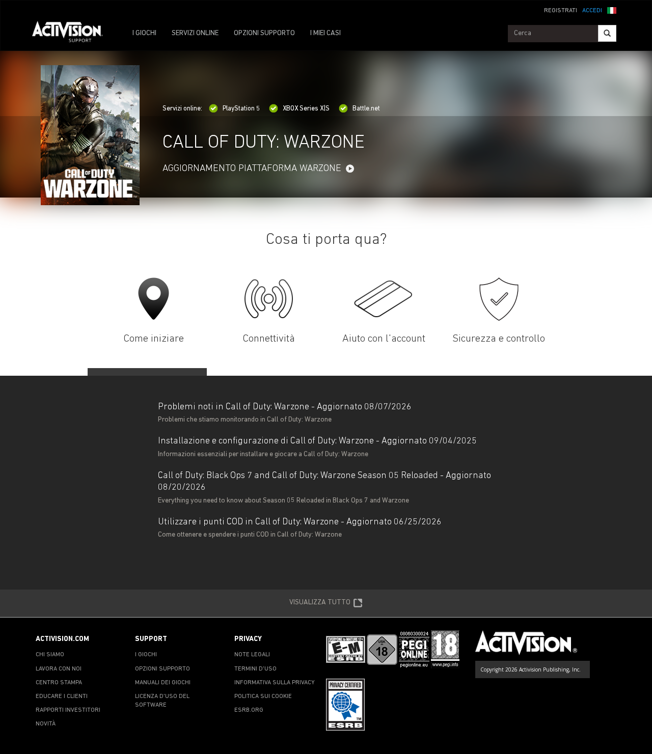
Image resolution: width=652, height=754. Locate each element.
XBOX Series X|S (306, 108)
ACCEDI (592, 11)
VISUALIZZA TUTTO (319, 602)
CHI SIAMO (50, 655)
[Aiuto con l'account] (384, 298)
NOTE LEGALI (252, 655)
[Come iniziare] (153, 298)
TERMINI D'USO (255, 669)
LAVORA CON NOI (59, 669)
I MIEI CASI (325, 33)
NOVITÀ (46, 724)
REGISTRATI (560, 11)
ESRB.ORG (248, 710)
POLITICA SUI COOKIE (263, 696)
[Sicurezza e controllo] (499, 298)
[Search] (607, 33)
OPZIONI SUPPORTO (264, 33)
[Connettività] (268, 298)
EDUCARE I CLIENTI (62, 696)
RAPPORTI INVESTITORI (68, 710)
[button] (611, 10)
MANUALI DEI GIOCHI (163, 683)
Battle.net (366, 108)
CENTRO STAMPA (59, 683)
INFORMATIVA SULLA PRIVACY (274, 683)
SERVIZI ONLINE (195, 33)
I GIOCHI (144, 33)
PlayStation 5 (241, 108)
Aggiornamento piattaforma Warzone (251, 169)
